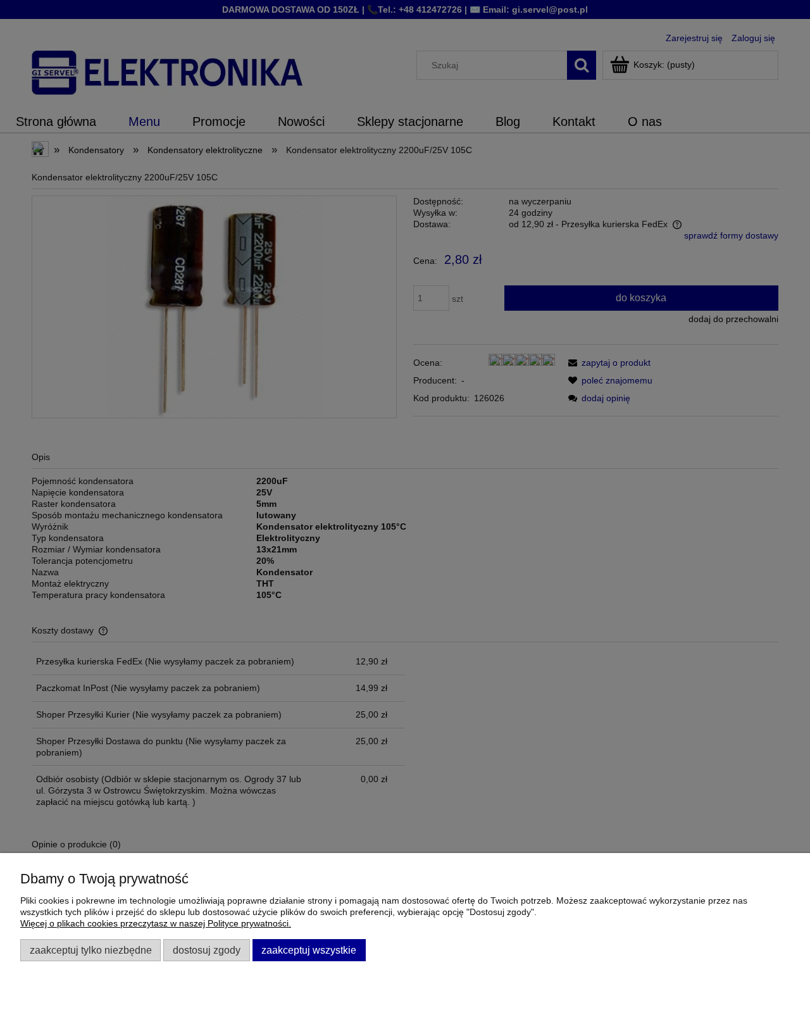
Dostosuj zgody (206, 950)
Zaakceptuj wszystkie (308, 950)
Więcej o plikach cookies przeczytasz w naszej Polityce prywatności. (155, 923)
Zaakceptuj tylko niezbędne (91, 950)
